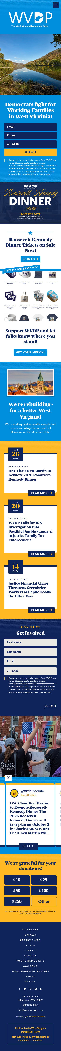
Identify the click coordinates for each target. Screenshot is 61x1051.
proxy (30, 976)
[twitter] (30, 989)
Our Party (30, 930)
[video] (41, 989)
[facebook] (19, 989)
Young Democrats (30, 961)
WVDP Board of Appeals (30, 971)
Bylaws (30, 935)
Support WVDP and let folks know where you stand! (30, 336)
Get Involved (30, 940)
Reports (30, 956)
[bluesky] (35, 989)
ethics (30, 981)
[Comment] (28, 846)
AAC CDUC (30, 966)
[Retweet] (33, 846)
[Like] (24, 846)
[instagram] (25, 989)
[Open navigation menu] (56, 5)
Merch (30, 945)
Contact (30, 950)
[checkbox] (5, 160)
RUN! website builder (35, 1016)
